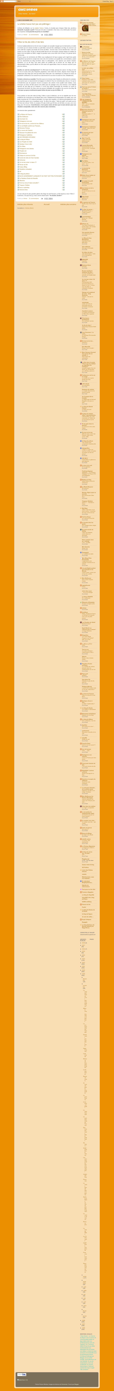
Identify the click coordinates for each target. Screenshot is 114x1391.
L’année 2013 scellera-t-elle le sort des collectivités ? (89, 688)
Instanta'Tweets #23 (87, 183)
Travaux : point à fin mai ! (88, 128)
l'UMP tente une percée (85, 1246)
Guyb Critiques (86, 919)
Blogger (76, 1384)
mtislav (84, 608)
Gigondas (84, 261)
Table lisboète (92, 25)
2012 (83, 962)
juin (85, 1294)
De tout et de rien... (88, 341)
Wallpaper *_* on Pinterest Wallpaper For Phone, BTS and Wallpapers (89, 474)
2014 (83, 955)
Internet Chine (24, 189)
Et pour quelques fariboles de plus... (87, 271)
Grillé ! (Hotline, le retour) (85, 1151)
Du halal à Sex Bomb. (87, 835)
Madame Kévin (86, 265)
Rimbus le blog (86, 479)
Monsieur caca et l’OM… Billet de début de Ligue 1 (88, 63)
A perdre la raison (87, 311)
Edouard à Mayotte (87, 48)
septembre (84, 1282)
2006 (83, 1328)
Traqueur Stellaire (25, 185)
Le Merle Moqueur (87, 487)
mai (85, 1298)
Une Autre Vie (24, 119)
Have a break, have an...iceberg (88, 540)
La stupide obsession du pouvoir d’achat (88, 391)
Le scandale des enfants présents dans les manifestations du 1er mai (88, 668)
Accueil (46, 204)
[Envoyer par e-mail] (45, 35)
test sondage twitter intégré (89, 525)
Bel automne (85, 488)
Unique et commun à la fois (27, 155)
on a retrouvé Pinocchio (88, 518)
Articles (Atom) (29, 208)
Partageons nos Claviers (87, 755)
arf (20, 171)
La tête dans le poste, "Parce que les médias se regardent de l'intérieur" (89, 364)
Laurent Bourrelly (87, 145)
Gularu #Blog (23, 167)
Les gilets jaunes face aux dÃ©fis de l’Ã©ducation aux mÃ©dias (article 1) (89, 369)
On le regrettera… (86, 467)
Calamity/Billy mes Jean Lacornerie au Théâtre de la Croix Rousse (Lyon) (88, 418)
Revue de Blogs (87, 833)
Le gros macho (85, 1097)
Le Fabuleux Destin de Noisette (29, 178)
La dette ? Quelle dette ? (88, 703)
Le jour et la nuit (87, 465)
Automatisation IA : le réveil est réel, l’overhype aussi (88, 148)
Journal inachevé (86, 176)
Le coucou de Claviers (26, 130)
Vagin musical (85, 1050)
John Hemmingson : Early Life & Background (88, 254)
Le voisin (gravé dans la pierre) (85, 1189)
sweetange (85, 302)
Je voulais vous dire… (89, 820)
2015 (83, 951)
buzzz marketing (24, 187)
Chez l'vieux (85, 78)
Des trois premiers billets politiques (85, 1134)
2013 (83, 959)
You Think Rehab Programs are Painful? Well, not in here (88, 638)
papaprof (84, 675)
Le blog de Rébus (25, 139)
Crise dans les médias (88, 806)
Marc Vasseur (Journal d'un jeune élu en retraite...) (89, 354)
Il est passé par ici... (87, 234)
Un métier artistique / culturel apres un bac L (88, 651)
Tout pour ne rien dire (88, 889)
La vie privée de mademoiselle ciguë (88, 812)
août (85, 1287)
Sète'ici (84, 656)
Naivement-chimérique (89, 713)
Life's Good (85, 383)
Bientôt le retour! (86, 623)
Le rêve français (85, 1112)
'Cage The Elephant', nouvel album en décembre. (87, 534)
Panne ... (84, 586)
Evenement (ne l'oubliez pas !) (85, 1040)
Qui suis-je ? (85, 829)
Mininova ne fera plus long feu (85, 1063)
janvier (85, 1316)
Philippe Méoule (87, 686)
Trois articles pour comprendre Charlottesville (89, 443)
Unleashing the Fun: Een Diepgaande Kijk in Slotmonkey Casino (88, 72)
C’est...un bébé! (86, 542)
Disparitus (85, 635)
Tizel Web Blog (86, 94)
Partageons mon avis (26, 121)
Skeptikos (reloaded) (26, 169)
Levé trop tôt (85, 1055)
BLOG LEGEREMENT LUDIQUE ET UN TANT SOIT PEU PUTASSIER (41, 176)
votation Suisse (39, 28)
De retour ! (85, 1144)
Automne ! (84, 342)
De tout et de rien (87, 432)
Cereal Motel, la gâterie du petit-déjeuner (89, 460)
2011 (83, 966)
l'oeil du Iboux (86, 517)
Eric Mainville (86, 346)
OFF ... (84, 854)
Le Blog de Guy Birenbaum (86, 238)
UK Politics (85, 867)
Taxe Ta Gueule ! (86, 171)
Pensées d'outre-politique (87, 664)
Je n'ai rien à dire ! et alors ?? (28, 162)
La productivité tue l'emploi (85, 1028)
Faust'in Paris (86, 743)
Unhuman (22, 160)
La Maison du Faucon (26, 114)
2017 (83, 945)
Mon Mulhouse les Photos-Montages (87, 797)
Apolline (84, 725)
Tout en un (85, 649)
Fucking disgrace (87, 471)
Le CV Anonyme (85, 1238)
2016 (83, 949)
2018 (83, 943)
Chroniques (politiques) (85, 319)
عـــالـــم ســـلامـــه (87, 643)
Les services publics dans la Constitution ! (85, 1165)
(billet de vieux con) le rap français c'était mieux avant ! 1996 (88, 435)
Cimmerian (64, 1384)
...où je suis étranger (87, 592)
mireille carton (86, 839)
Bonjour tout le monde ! (88, 348)
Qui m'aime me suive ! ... (88, 726)
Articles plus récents (25, 204)
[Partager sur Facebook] (50, 35)
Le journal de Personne (86, 169)
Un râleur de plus (87, 252)
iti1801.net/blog (86, 901)
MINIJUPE (85, 259)
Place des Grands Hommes (85, 1268)
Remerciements (85, 1078)
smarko (84, 874)
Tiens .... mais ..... (87, 750)
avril (85, 1302)
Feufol (84, 907)
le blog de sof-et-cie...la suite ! (87, 852)
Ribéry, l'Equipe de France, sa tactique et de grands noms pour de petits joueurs (89, 616)
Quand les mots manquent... (86, 782)
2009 (83, 974)
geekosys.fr (85, 198)
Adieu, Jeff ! (85, 156)
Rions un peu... (85, 1224)
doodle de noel (86, 739)
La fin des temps (85, 1072)
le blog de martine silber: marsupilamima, (89, 414)
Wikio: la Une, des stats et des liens (30, 42)
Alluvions (22, 180)
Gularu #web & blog (88, 864)
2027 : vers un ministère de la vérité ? (88, 104)
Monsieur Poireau (25, 128)
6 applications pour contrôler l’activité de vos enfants (88, 562)
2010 (83, 970)
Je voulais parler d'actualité (85, 1088)
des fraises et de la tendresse (88, 188)
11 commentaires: (34, 34)
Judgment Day (85, 1176)
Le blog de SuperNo (88, 895)
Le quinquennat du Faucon (85, 1121)
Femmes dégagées (87, 892)
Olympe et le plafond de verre (28, 132)
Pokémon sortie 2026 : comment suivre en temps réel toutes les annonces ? (89, 81)
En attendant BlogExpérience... (87, 882)
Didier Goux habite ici (88, 175)
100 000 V (85, 458)
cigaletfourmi (86, 585)
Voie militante (86, 246)
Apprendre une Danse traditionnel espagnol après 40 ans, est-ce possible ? (89, 55)
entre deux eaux (87, 591)
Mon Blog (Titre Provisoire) (86, 559)
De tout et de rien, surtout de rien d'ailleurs (32, 123)
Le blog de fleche (87, 708)
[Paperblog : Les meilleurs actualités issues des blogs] (21, 1375)
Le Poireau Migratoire (88, 846)
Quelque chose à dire (26, 144)
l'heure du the (86, 904)
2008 (83, 1320)
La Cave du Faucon (88, 693)
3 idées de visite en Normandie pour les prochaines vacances (87, 305)
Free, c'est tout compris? (85, 1257)
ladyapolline (86, 448)
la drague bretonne (87, 631)
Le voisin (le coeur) (85, 1216)
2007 (83, 1324)
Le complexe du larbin (87, 554)
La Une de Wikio (85, 1231)
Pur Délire (22, 146)
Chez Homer (27, 10)
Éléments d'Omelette (88, 602)
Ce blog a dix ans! (86, 409)
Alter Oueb (85, 196)
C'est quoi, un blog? (85, 1104)
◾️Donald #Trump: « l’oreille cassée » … (87, 211)
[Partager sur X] (48, 35)
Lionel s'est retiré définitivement (86, 140)
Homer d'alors (86, 34)
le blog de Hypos (87, 914)
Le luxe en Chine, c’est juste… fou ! (88, 163)
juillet (85, 1290)
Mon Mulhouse (24, 116)
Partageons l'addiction (26, 135)
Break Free (85, 548)
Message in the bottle (87, 248)
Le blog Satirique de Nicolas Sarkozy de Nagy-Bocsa (88, 926)
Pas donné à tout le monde (89, 89)
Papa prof (85, 674)
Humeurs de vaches (88, 389)
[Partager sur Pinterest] (52, 35)
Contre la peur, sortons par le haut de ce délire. (89, 573)
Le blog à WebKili (87, 596)
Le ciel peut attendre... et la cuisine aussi (89, 788)
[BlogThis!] (47, 35)
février (84, 1311)
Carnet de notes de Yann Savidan (29, 158)
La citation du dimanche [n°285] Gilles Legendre (88, 313)
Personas (85, 1180)
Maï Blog (84, 508)
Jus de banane (86, 749)
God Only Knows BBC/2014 (86, 241)
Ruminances (23, 153)
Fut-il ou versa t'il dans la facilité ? (29, 183)
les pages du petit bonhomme (87, 181)
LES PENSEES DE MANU (27, 137)
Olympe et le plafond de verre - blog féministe (88, 294)
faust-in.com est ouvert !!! (88, 745)
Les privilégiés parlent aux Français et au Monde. (89, 570)
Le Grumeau (85, 46)
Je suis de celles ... (88, 916)
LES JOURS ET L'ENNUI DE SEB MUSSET (87, 101)
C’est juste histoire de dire (88, 766)
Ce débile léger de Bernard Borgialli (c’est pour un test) (89, 401)
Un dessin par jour (87, 132)
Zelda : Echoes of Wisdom (89, 95)
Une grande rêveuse (88, 232)
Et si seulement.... (87, 598)
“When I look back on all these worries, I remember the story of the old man (88, 511)
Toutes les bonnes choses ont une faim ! (88, 23)
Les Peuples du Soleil (26, 142)
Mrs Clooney (86, 547)
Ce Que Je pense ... (88, 209)
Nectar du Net (24, 164)
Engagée (84, 922)
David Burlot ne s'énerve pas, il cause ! (89, 628)
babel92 (84, 738)
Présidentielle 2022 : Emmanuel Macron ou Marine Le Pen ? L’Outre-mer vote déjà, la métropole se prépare (88, 285)
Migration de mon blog (87, 715)
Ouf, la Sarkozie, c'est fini (88, 720)
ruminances (85, 730)
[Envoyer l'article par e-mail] (42, 34)
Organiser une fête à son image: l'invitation (88, 791)
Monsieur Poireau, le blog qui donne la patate (88, 111)
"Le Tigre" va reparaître (88, 807)
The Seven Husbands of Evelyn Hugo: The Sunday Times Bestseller (89, 227)
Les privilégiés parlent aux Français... (30, 126)
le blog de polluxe (24, 173)
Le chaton (84, 35)
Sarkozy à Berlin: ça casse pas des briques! (85, 1204)
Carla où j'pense (87, 827)
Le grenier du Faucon (88, 202)
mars (85, 1305)
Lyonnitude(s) (86, 216)
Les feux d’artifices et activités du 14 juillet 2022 (88, 274)
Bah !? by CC (86, 138)
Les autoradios (86, 385)
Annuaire (84, 266)
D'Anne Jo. (85, 223)
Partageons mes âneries (27, 148)
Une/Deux (85, 612)
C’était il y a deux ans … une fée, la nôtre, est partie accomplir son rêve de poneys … (89, 452)
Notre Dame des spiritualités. (86, 357)
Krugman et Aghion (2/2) (88, 603)
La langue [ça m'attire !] (88, 847)
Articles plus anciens (68, 204)
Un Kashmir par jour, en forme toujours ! (88, 815)
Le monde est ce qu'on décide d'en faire (88, 378)
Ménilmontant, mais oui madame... (88, 877)
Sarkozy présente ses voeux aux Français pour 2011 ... (88, 801)
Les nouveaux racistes (88, 321)
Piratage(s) (85, 552)
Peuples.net (23, 151)
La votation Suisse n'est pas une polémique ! (33, 24)
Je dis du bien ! (86, 325)
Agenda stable (85, 134)
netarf (83, 645)
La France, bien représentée (86, 841)
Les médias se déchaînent (89, 709)
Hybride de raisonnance (86, 886)
